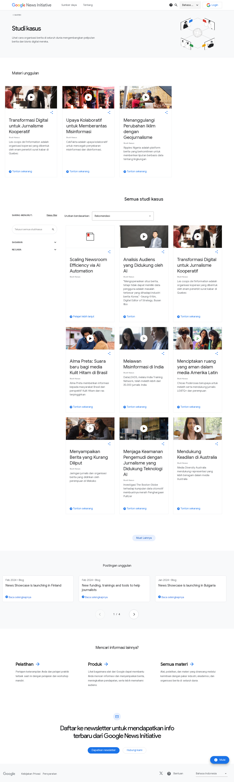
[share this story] (51, 112)
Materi (17, 15)
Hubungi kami (134, 750)
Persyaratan (50, 773)
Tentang (88, 5)
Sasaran (34, 242)
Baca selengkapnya (19, 597)
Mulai (219, 760)
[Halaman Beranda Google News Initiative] (31, 5)
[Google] (9, 774)
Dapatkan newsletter (104, 750)
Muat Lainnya (144, 538)
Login (215, 5)
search (176, 5)
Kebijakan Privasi (30, 773)
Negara (34, 249)
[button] (190, 5)
